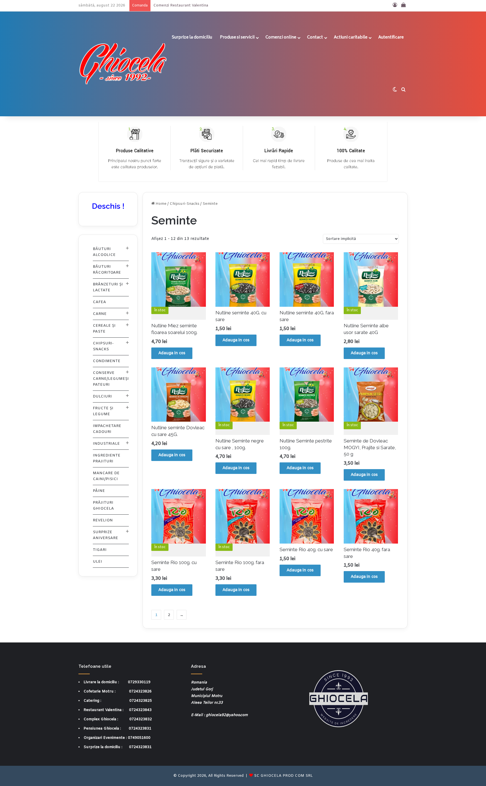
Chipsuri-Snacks (184, 203)
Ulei (97, 561)
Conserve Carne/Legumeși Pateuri (111, 379)
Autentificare (391, 37)
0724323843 (140, 710)
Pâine (99, 491)
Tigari (100, 550)
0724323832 (140, 719)
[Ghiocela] (123, 63)
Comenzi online (281, 37)
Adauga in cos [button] (171, 353)
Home (161, 203)
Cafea (99, 302)
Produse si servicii (237, 37)
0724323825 (140, 700)
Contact (315, 37)
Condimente (106, 361)
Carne (100, 314)
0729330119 (139, 682)
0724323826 (140, 691)
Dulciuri (102, 396)
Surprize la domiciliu (192, 37)
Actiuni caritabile (350, 37)
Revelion (103, 520)
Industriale (106, 443)
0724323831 (140, 728)
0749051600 (139, 737)
